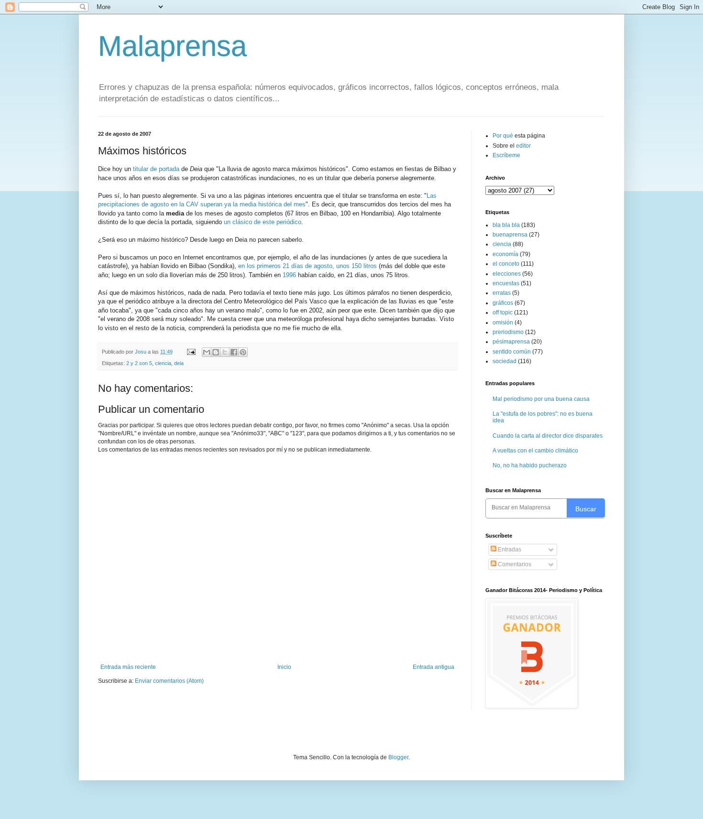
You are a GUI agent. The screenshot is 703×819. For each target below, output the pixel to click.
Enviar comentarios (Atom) (169, 681)
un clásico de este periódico (262, 222)
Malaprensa (172, 46)
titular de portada (156, 168)
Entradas (508, 549)
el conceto (506, 263)
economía (505, 254)
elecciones (507, 273)
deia (179, 363)
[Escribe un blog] (215, 352)
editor (523, 145)
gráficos (503, 303)
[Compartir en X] (225, 352)
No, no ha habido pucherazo (530, 465)
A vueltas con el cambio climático (535, 450)
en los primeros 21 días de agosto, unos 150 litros (307, 265)
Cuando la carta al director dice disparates (548, 435)
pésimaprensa (511, 341)
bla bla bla (506, 225)
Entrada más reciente (128, 667)
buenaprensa (510, 234)
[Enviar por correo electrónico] (206, 352)
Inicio (284, 667)
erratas (502, 293)
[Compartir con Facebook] (234, 352)
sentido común (512, 351)
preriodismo (508, 332)
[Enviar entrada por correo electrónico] (191, 352)
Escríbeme (506, 155)
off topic (503, 312)
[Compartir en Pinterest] (243, 352)
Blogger (398, 757)
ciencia (163, 363)
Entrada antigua (433, 667)
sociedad (504, 361)
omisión (503, 322)
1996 (289, 275)
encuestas (506, 283)
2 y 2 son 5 (139, 363)
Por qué (504, 135)
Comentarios (513, 564)
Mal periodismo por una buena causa (541, 399)
